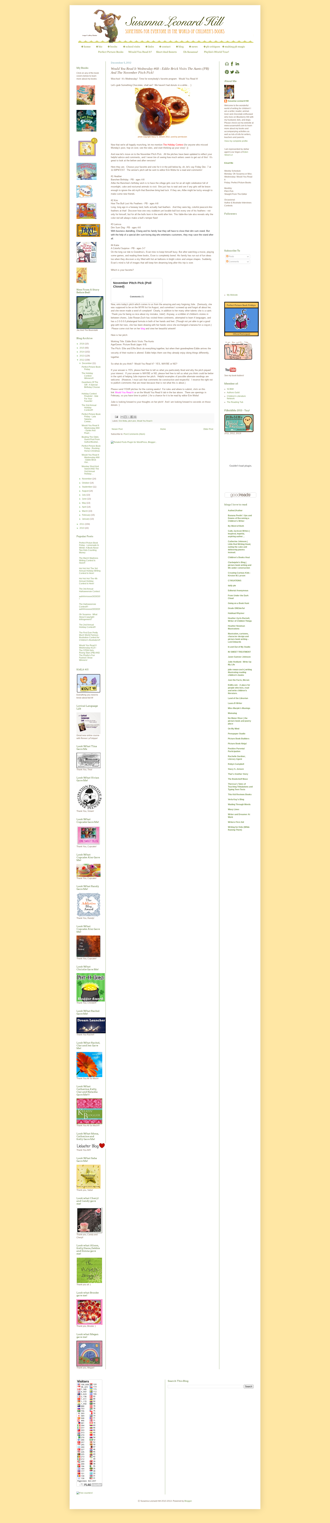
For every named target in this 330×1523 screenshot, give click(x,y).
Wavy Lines (233, 809)
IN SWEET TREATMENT (239, 652)
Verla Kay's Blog (236, 799)
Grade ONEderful (236, 608)
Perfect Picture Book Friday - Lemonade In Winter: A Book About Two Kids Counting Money (89, 548)
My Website (232, 295)
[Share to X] (128, 417)
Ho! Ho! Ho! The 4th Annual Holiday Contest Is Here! (88, 581)
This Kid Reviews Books (240, 794)
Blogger (188, 1501)
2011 (82, 524)
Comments (137, 296)
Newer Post (117, 429)
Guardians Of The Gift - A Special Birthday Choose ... (91, 386)
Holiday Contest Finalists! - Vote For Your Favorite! (90, 397)
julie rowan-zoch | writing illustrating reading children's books (240, 672)
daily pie (232, 585)
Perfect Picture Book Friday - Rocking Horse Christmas (91, 448)
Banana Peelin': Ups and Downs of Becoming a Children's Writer (240, 518)
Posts (231, 256)
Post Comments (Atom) (134, 434)
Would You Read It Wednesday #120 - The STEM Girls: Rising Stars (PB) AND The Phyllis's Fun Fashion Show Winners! (89, 652)
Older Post (208, 429)
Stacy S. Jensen (236, 769)
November (87, 479)
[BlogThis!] (125, 417)
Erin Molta (123, 421)
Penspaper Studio (236, 733)
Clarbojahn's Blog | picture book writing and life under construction (239, 565)
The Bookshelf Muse (238, 779)
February (86, 515)
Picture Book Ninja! (237, 743)
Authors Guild (233, 392)
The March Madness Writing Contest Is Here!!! (88, 560)
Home (163, 429)
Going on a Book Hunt (238, 603)
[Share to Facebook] (132, 417)
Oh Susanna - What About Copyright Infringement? (88, 617)
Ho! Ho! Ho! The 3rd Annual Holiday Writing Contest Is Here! (90, 571)
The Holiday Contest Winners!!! (88, 375)
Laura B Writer (235, 703)
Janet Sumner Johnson (239, 657)
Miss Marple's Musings (239, 708)
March (85, 511)
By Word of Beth (236, 526)
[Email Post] (116, 417)
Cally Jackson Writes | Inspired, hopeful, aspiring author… (239, 534)
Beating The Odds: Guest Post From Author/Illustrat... (91, 439)
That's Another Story (238, 774)
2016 (82, 344)
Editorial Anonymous (238, 590)
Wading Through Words (239, 804)
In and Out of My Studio (239, 647)
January (86, 519)
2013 (82, 356)
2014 (82, 352)
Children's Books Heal (239, 557)
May (84, 503)
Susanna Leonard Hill (238, 101)
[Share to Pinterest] (135, 417)
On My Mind (233, 728)
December (87, 363)
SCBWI (230, 389)
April (84, 507)
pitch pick (132, 421)
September (87, 487)
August (85, 491)
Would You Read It (144, 421)
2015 (82, 348)
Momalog (232, 713)
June (84, 499)
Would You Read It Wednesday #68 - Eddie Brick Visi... (91, 458)
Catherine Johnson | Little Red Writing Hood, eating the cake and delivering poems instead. (239, 547)
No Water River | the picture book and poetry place (239, 721)
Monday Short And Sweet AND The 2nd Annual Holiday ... (90, 470)
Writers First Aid (236, 822)
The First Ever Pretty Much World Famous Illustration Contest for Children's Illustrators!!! (89, 636)
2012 (82, 360)
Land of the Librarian (238, 698)
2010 (82, 528)
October (86, 483)
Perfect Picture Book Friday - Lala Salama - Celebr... (91, 418)
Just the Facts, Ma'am (238, 680)
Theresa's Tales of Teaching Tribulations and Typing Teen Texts (240, 787)
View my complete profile (236, 141)
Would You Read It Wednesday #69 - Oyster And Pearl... (91, 429)
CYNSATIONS (234, 580)
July (84, 495)
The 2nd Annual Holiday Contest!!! (89, 407)
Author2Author (235, 510)
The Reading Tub (235, 402)
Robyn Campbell (236, 764)
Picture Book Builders (238, 738)
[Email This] (122, 417)
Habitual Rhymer (236, 613)
